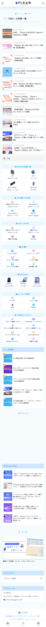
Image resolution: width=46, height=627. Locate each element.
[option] (23, 549)
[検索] (4, 158)
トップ (38, 625)
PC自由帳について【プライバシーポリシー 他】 (22, 616)
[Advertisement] (23, 437)
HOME (24, 612)
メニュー (23, 625)
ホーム (7, 625)
